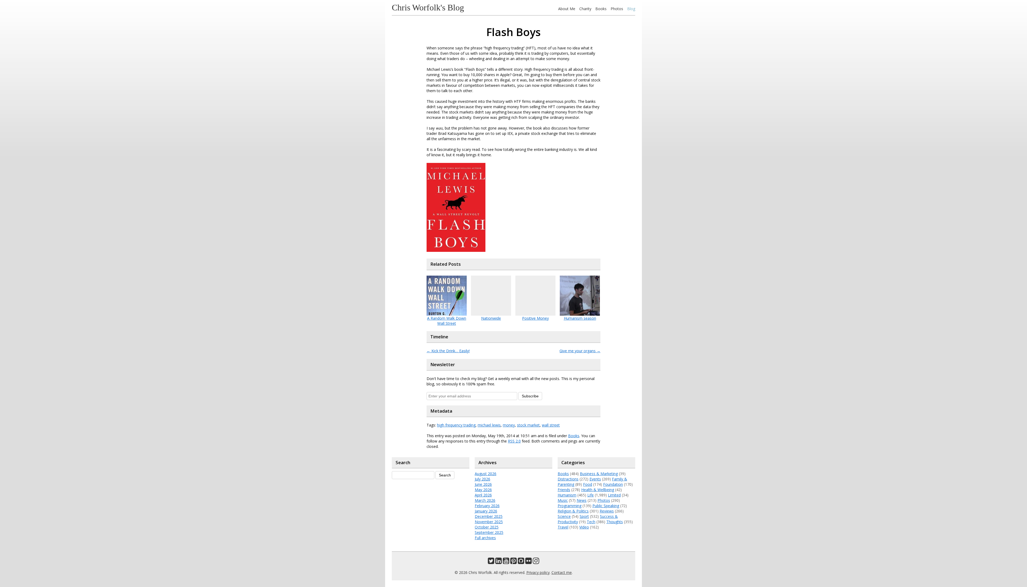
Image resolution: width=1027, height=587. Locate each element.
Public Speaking (605, 505)
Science (564, 516)
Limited (614, 495)
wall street (551, 425)
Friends (564, 489)
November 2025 (489, 521)
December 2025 (489, 516)
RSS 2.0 (514, 441)
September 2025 (489, 532)
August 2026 (485, 473)
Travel (563, 527)
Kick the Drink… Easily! (448, 350)
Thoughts (614, 521)
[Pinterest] (513, 562)
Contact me (561, 572)
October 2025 (487, 527)
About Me (566, 8)
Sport (584, 516)
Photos (617, 8)
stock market (528, 425)
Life (590, 495)
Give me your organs (580, 350)
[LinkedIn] (498, 562)
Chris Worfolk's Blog (428, 7)
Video (584, 527)
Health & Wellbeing (597, 489)
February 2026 (487, 505)
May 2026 (483, 489)
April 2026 (483, 495)
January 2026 (486, 511)
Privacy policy (538, 572)
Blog (631, 8)
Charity (585, 8)
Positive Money (535, 318)
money (509, 425)
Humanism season (580, 318)
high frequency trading (456, 425)
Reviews (607, 511)
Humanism (567, 495)
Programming (569, 505)
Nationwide (491, 318)
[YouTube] (506, 562)
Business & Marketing (599, 473)
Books (601, 8)
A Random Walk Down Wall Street (446, 321)
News (582, 500)
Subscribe (530, 396)
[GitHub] (521, 562)
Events (595, 479)
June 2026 (483, 484)
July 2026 (482, 479)
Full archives (485, 537)
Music (563, 500)
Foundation (613, 484)
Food (587, 484)
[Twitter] (491, 562)
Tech (591, 521)
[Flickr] (528, 562)
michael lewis (489, 425)
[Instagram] (536, 562)
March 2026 (485, 500)
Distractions (568, 479)
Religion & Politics (573, 511)
